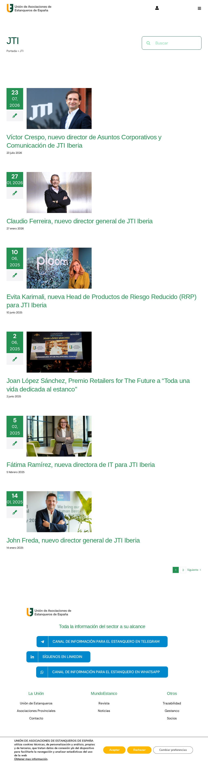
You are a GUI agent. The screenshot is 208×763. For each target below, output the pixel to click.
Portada (11, 51)
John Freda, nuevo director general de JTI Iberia (73, 540)
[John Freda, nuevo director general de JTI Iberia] (59, 511)
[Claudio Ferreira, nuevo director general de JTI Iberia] (59, 192)
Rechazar (139, 750)
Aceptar (114, 750)
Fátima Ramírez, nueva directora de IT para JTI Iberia (80, 464)
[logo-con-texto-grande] (29, 5)
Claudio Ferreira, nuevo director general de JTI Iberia (79, 221)
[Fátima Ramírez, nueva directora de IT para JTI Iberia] (59, 436)
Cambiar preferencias (173, 750)
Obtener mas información (30, 759)
